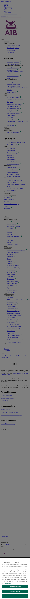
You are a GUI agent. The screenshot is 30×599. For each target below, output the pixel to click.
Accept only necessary (15, 591)
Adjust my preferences (15, 586)
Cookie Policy (7, 583)
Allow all (15, 596)
